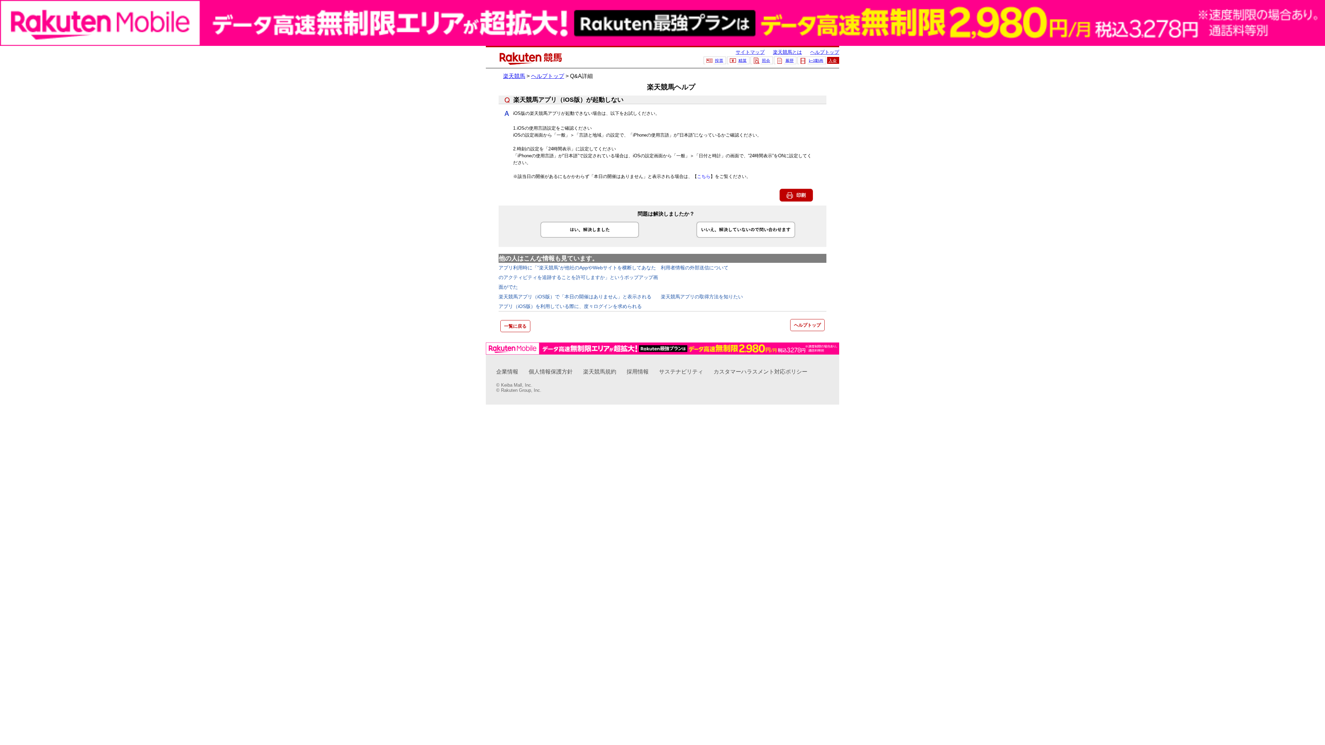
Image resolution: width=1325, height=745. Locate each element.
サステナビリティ (681, 372)
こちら (703, 176)
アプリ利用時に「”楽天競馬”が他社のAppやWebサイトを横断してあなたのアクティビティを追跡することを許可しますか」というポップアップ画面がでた (578, 277)
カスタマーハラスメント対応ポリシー (760, 372)
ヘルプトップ (824, 52)
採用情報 (638, 372)
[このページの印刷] (796, 200)
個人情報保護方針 (551, 372)
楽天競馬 (514, 76)
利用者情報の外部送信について (694, 267)
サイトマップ (750, 52)
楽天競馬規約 (599, 372)
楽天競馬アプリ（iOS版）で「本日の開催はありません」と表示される (575, 296)
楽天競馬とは (787, 52)
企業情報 (507, 372)
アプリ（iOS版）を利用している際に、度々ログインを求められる (570, 306)
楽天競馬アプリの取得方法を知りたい (702, 296)
